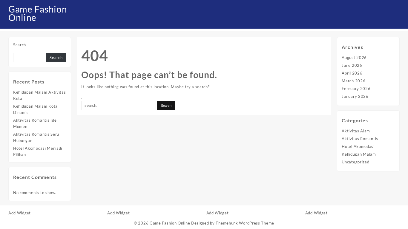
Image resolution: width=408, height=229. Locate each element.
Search (19, 44)
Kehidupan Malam (359, 154)
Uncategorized (355, 162)
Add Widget (19, 213)
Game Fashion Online (37, 13)
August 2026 (354, 57)
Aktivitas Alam (356, 131)
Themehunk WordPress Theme (245, 223)
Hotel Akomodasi (358, 146)
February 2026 (356, 88)
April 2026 (352, 73)
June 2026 (352, 65)
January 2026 (355, 96)
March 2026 (353, 80)
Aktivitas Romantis (360, 138)
